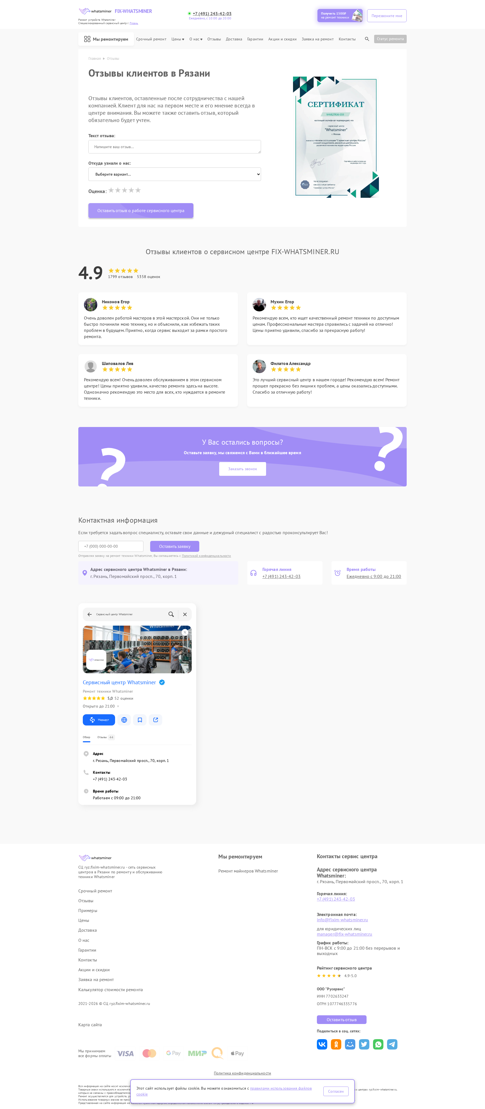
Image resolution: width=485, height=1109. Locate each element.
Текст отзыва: (101, 135)
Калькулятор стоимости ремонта (110, 989)
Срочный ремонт (151, 39)
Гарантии (255, 39)
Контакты (347, 39)
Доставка (234, 39)
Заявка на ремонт (318, 39)
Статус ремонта (390, 38)
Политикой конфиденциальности (206, 556)
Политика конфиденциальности (242, 1073)
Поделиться (322, 1044)
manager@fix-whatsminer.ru (344, 934)
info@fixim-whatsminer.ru (342, 919)
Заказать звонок (242, 468)
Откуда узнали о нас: (109, 163)
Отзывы (214, 39)
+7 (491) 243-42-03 (212, 13)
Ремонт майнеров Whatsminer (248, 871)
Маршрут (103, 720)
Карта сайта (90, 1024)
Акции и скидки (282, 39)
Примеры (87, 910)
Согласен (336, 1091)
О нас (194, 39)
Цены (176, 39)
